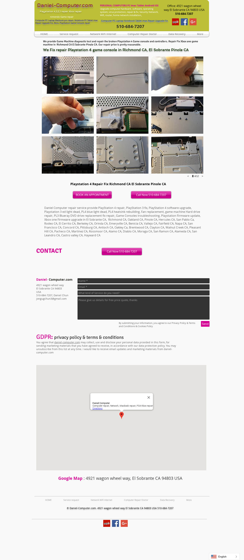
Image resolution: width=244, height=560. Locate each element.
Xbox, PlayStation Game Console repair (72, 23)
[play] (193, 176)
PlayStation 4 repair (111, 208)
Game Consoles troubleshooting (138, 216)
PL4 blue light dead (94, 212)
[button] (68, 75)
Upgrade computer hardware (115, 8)
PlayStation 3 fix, (137, 208)
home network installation (127, 15)
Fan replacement (152, 212)
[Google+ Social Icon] (193, 21)
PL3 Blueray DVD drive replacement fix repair (84, 216)
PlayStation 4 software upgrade (170, 208)
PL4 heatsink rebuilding (124, 212)
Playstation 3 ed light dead (62, 212)
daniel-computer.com (67, 342)
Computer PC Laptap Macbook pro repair (54, 20)
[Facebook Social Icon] (184, 21)
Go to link (48, 59)
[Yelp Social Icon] (175, 21)
